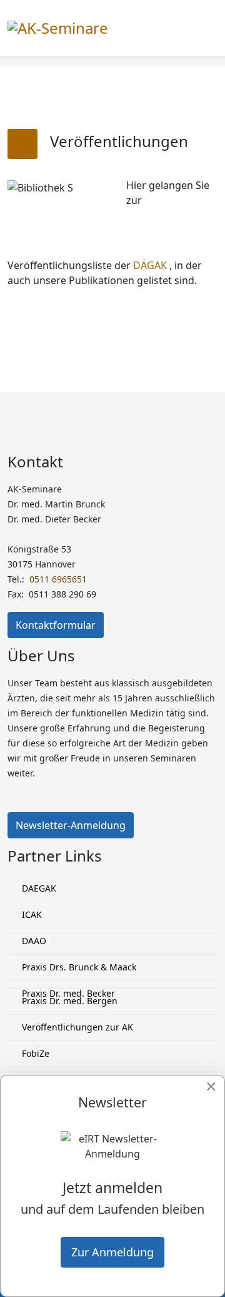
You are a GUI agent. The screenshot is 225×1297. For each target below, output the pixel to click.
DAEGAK (37, 888)
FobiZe (34, 1053)
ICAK (30, 914)
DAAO (32, 941)
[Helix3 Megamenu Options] (213, 27)
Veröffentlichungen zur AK (76, 1027)
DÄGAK (150, 265)
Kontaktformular (56, 625)
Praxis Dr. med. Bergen (68, 1001)
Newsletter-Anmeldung (71, 825)
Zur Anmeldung (112, 1251)
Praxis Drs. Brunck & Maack (77, 967)
